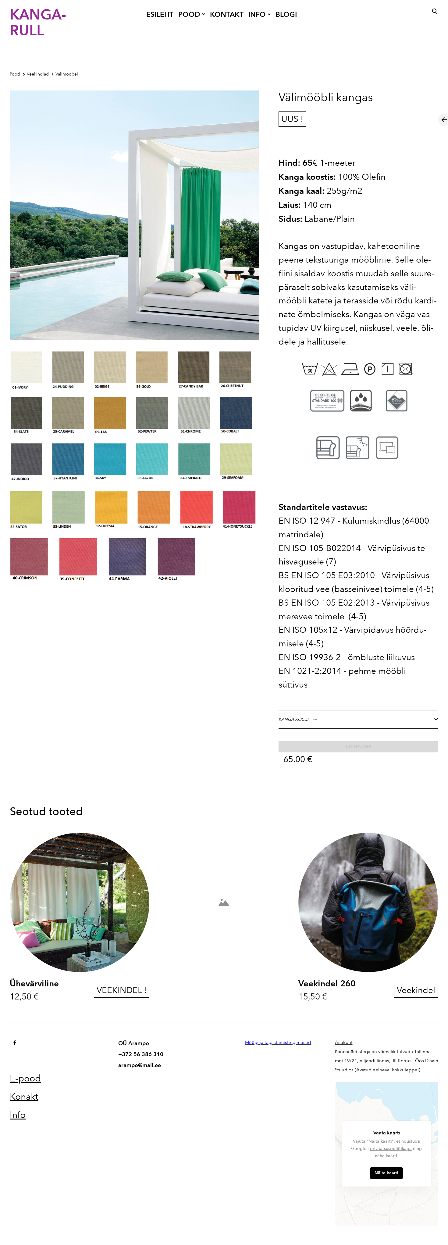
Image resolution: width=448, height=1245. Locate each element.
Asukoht (344, 1042)
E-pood (25, 1078)
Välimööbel (66, 74)
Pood (189, 14)
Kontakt (227, 14)
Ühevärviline (34, 983)
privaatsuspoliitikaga (391, 1148)
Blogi (286, 14)
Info (18, 1114)
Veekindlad (38, 74)
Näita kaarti (386, 1173)
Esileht (159, 14)
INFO (257, 14)
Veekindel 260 (327, 983)
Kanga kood (293, 719)
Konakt (24, 1096)
